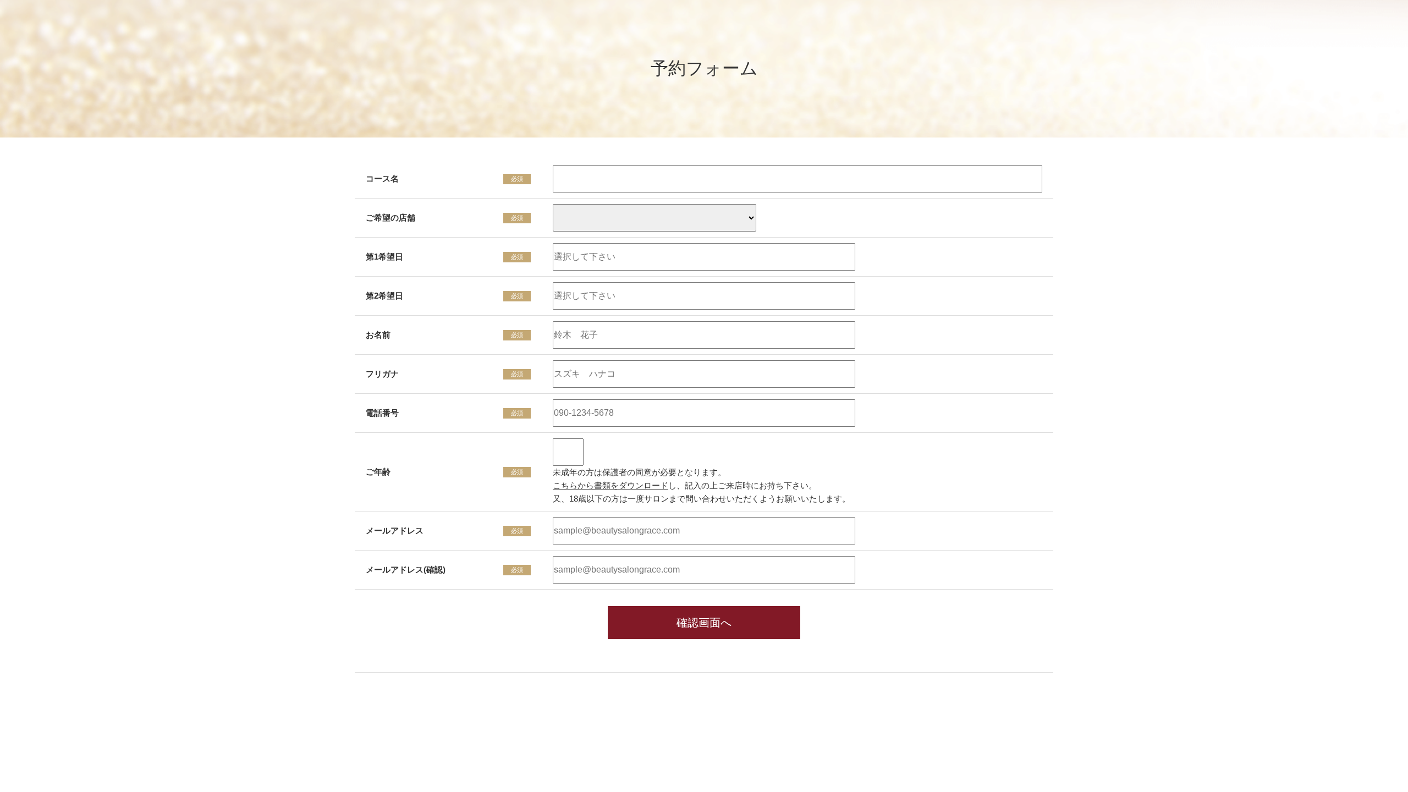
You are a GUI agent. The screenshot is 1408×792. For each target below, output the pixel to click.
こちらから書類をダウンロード (610, 485)
